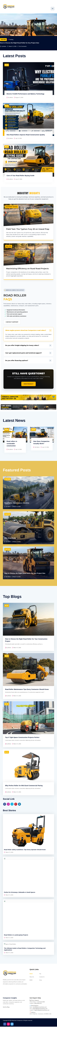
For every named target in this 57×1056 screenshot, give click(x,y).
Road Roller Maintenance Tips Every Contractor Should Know (27, 689)
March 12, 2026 (9, 852)
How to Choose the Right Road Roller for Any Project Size (24, 573)
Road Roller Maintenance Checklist (16, 503)
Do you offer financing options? (16, 360)
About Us (32, 976)
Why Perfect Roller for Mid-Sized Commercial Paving (24, 785)
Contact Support (12, 322)
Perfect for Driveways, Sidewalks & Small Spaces (19, 892)
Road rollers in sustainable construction (12, 444)
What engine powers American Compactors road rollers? (25, 330)
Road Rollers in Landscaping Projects (16, 935)
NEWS (6, 429)
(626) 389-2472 (38, 1003)
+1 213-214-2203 (41, 1001)
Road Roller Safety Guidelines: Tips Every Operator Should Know (25, 849)
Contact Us (41, 976)
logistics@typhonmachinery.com (41, 1010)
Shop (40, 980)
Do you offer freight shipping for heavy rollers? (22, 345)
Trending (16, 39)
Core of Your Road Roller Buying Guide (20, 175)
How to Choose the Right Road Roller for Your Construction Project (26, 640)
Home (31, 973)
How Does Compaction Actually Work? (41, 442)
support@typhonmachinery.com (39, 1008)
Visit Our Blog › (6, 1007)
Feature (7, 479)
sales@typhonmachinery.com (40, 1007)
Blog (9, 39)
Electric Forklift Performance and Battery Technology (25, 94)
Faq (40, 973)
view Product (28, 384)
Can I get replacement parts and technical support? (23, 353)
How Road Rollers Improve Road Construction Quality (26, 135)
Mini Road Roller (10, 538)
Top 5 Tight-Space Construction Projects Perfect (22, 737)
